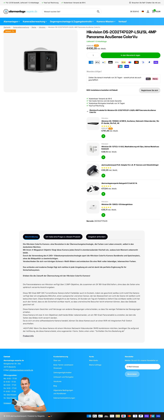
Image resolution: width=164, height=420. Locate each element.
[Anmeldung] (148, 11)
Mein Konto (93, 360)
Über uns (57, 360)
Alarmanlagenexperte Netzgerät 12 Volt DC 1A (119, 183)
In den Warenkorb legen (130, 55)
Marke (34, 27)
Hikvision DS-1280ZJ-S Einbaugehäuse (117, 204)
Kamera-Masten (105, 21)
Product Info (28, 336)
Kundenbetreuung (60, 357)
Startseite (7, 27)
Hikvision (42, 27)
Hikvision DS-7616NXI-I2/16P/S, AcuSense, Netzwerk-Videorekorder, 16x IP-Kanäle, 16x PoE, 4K (130, 122)
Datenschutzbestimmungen (64, 398)
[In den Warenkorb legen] (103, 136)
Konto (91, 357)
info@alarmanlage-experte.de (21, 370)
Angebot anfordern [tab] (97, 237)
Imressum (7, 403)
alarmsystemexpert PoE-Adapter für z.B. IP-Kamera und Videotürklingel (129, 165)
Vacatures (57, 381)
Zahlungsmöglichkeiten (62, 372)
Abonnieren (132, 374)
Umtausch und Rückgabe (63, 377)
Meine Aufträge (95, 365)
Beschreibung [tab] (31, 237)
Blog (55, 386)
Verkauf (122, 21)
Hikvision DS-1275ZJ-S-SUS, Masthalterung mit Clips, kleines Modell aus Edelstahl (130, 148)
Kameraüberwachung (34, 21)
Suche (98, 12)
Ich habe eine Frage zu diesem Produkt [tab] (63, 237)
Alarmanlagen (11, 21)
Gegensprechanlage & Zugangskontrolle (71, 21)
